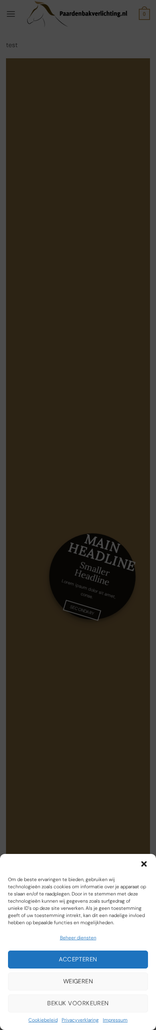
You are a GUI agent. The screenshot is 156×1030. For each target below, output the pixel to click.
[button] (144, 864)
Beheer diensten (78, 938)
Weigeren (78, 981)
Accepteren (78, 959)
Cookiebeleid (43, 1020)
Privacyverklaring (80, 1020)
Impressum (115, 1020)
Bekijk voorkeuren (78, 1003)
